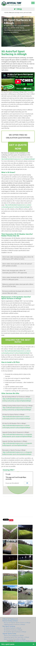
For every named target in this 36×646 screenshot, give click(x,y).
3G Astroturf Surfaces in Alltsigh (13, 630)
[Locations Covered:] (2, 2)
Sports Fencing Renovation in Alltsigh (15, 639)
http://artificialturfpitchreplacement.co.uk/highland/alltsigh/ (18, 159)
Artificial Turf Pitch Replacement (24, 641)
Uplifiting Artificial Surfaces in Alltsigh (14, 624)
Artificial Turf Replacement (10, 619)
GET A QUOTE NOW (18, 147)
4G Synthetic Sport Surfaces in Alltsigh (15, 631)
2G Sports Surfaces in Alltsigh (12, 628)
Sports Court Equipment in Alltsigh (14, 635)
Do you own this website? (12, 483)
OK (27, 483)
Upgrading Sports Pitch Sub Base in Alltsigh (16, 637)
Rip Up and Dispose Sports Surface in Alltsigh (17, 622)
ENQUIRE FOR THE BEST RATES (18, 341)
